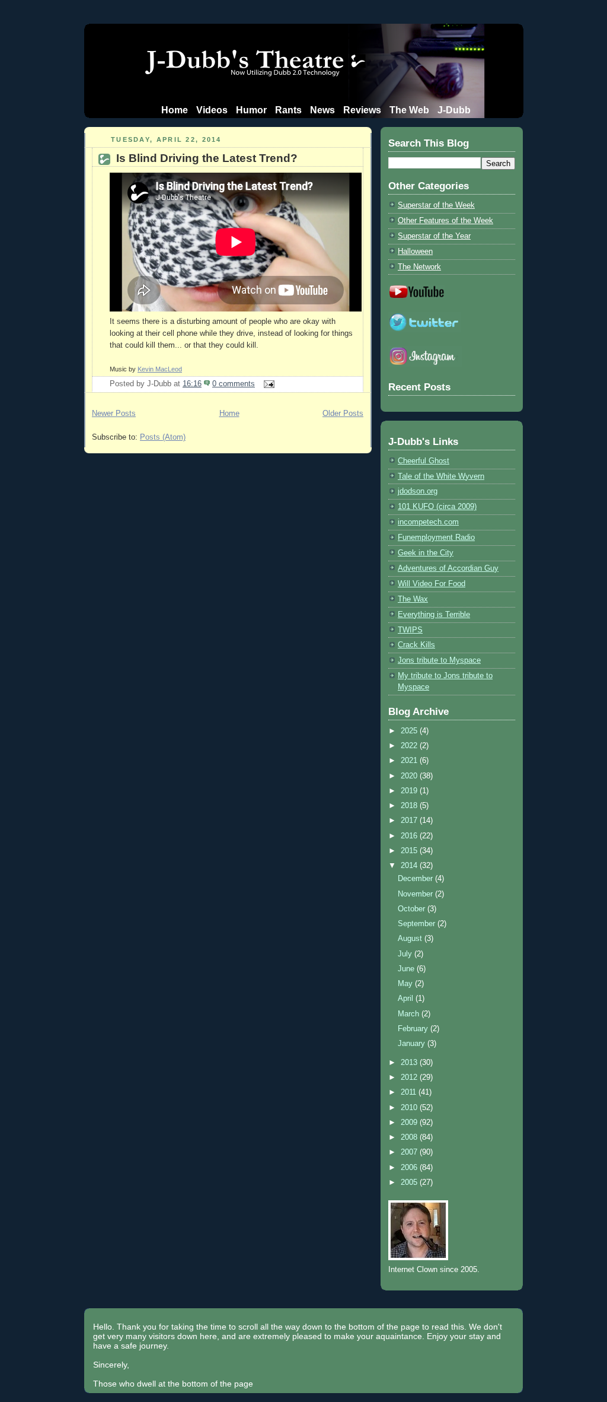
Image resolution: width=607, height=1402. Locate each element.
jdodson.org (417, 491)
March (409, 1013)
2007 (410, 1151)
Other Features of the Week (445, 220)
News (322, 110)
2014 (410, 865)
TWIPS (410, 629)
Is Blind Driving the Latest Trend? (207, 158)
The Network (419, 266)
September (417, 923)
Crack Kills (416, 644)
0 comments (233, 383)
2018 (410, 805)
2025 (410, 730)
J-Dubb (454, 110)
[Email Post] (267, 383)
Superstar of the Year (434, 235)
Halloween (415, 251)
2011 (409, 1092)
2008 (410, 1137)
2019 (410, 790)
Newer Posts (114, 413)
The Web (409, 110)
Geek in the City (425, 552)
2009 (410, 1122)
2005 (410, 1182)
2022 (410, 745)
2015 (410, 850)
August (411, 938)
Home (174, 110)
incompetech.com (428, 521)
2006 (410, 1167)
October (412, 908)
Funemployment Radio (436, 537)
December (416, 878)
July (406, 953)
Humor (251, 110)
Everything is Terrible (434, 614)
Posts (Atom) (163, 437)
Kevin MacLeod (160, 369)
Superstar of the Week (436, 205)
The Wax (413, 599)
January (412, 1043)
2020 (410, 775)
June (407, 968)
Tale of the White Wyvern (441, 476)
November (416, 893)
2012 (410, 1077)
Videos (212, 110)
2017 (410, 820)
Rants (288, 110)
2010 (410, 1107)
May (406, 983)
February (414, 1028)
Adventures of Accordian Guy (448, 568)
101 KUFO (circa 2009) (437, 506)
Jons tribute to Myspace (439, 660)
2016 (410, 835)
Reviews (362, 110)
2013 (410, 1062)
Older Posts (342, 413)
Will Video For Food (431, 583)
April (407, 998)
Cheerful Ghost (423, 460)
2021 (410, 760)
